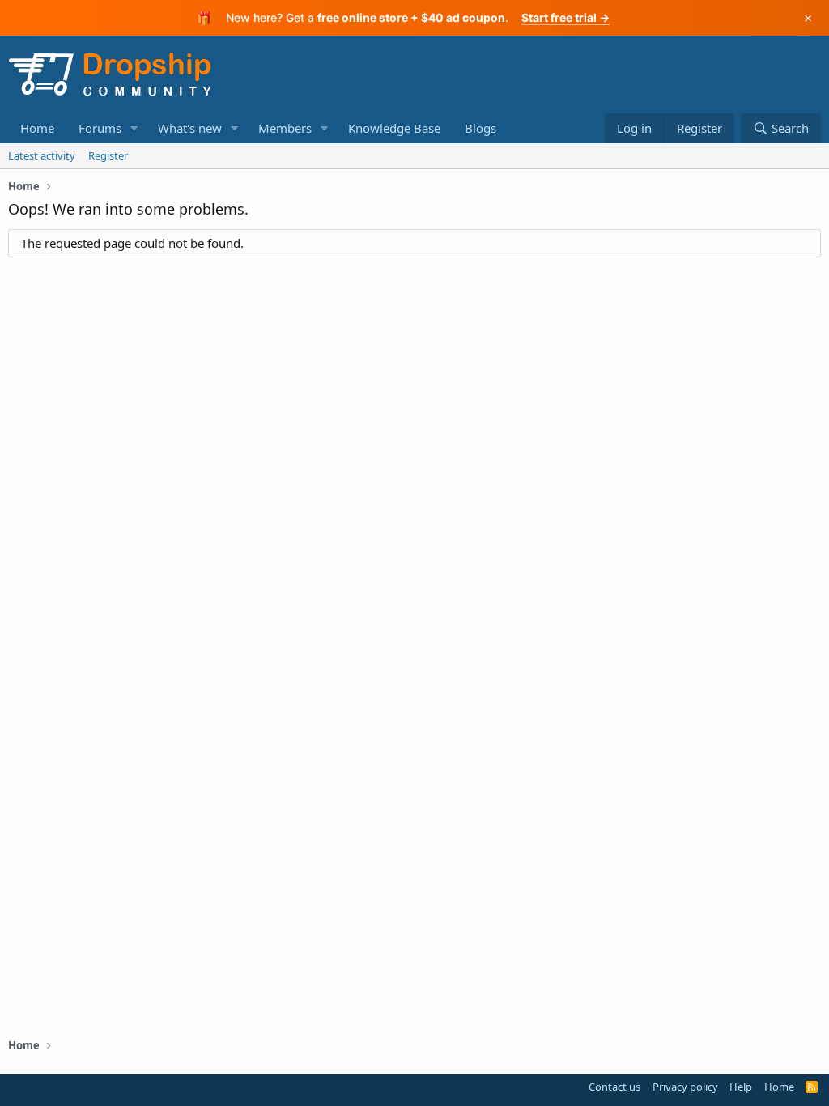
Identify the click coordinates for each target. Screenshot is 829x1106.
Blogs (480, 128)
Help (740, 1086)
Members (285, 128)
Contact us (614, 1086)
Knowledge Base (394, 128)
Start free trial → (565, 17)
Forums (100, 128)
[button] (134, 128)
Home (37, 128)
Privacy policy (685, 1086)
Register (108, 155)
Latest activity (41, 155)
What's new (190, 128)
